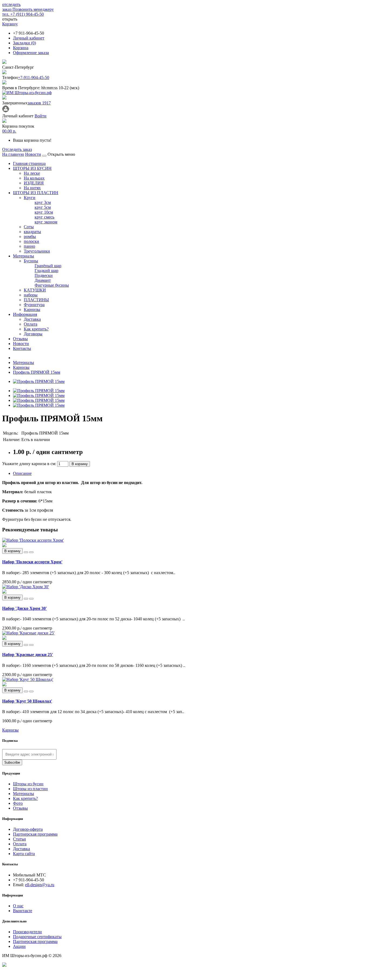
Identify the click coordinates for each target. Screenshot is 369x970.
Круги (29, 197)
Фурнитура (34, 304)
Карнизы (32, 309)
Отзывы (20, 338)
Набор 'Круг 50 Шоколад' (27, 701)
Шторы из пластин (30, 788)
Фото (18, 803)
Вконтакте (22, 910)
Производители (27, 931)
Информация (25, 314)
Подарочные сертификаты (37, 936)
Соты (29, 226)
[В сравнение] (31, 552)
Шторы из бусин (28, 784)
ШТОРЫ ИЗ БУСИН (32, 168)
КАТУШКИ (35, 290)
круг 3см (43, 202)
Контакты (22, 348)
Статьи (19, 839)
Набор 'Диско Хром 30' (24, 608)
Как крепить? (36, 329)
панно (29, 246)
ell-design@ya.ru (39, 884)
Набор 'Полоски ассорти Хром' (32, 562)
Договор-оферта (28, 829)
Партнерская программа (35, 834)
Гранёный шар (48, 265)
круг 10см (44, 212)
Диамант (43, 280)
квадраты (32, 231)
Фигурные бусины (52, 285)
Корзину (10, 24)
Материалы (23, 256)
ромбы (30, 236)
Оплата (30, 324)
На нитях (32, 188)
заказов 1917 (39, 103)
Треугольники (37, 251)
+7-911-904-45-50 (33, 77)
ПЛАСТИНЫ (36, 299)
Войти (40, 116)
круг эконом (46, 222)
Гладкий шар (46, 270)
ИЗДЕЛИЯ (34, 183)
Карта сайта (24, 853)
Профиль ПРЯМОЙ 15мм (36, 372)
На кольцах (34, 178)
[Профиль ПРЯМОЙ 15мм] (39, 381)
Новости (33, 154)
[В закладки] (26, 552)
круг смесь (44, 217)
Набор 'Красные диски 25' (27, 654)
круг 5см (43, 207)
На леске (32, 173)
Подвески (44, 275)
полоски (31, 241)
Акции (19, 946)
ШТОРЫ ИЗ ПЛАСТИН (35, 192)
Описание (22, 473)
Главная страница (29, 163)
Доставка (32, 319)
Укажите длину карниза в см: (29, 463)
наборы (31, 295)
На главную (13, 154)
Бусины (31, 261)
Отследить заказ (17, 149)
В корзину (80, 464)
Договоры (33, 334)
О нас (18, 905)
